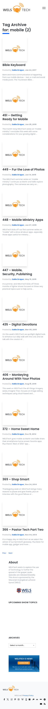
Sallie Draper (18, 70)
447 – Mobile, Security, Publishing (17, 272)
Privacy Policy (28, 695)
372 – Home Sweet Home (20, 429)
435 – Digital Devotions (19, 324)
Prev (4, 553)
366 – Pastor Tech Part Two (22, 530)
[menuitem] (10, 688)
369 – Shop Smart (15, 479)
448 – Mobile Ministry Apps (22, 220)
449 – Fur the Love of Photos (23, 169)
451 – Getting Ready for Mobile (15, 117)
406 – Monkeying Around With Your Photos (21, 377)
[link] (16, 8)
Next (10, 553)
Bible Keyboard (13, 65)
